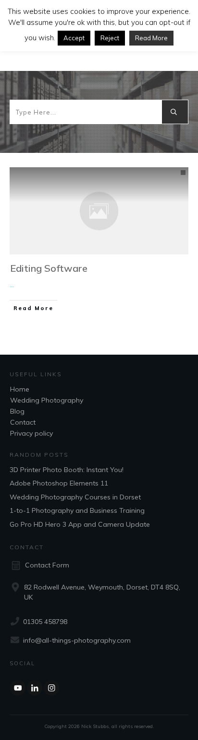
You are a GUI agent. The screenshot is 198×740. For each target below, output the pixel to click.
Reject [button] (109, 38)
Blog (17, 411)
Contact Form (47, 565)
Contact (23, 422)
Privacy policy (31, 433)
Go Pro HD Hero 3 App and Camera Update (80, 524)
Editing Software (48, 268)
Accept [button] (74, 38)
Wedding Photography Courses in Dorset (75, 497)
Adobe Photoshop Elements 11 (59, 483)
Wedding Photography (46, 400)
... (12, 284)
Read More (151, 38)
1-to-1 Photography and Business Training (77, 510)
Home (19, 389)
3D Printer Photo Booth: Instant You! (67, 469)
